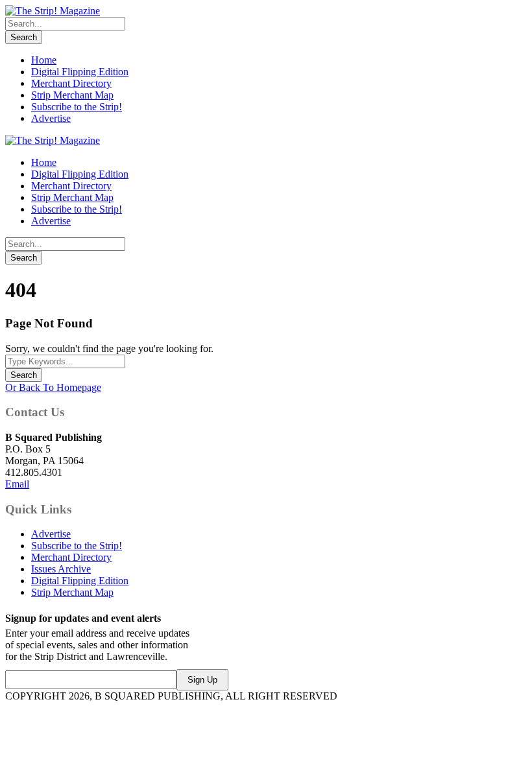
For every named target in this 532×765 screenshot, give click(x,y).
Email (17, 483)
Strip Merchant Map (72, 94)
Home (43, 59)
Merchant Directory (71, 83)
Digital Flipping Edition (79, 71)
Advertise (51, 118)
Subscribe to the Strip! (76, 106)
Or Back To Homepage (53, 387)
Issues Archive (61, 568)
